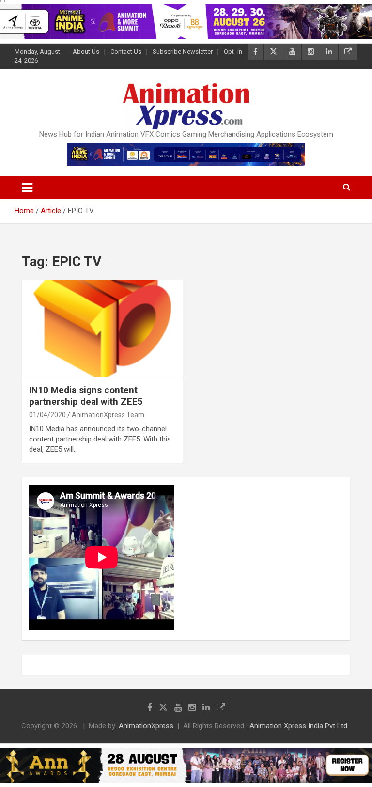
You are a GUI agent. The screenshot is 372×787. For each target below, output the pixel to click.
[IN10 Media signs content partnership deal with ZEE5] (102, 328)
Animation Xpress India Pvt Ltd (298, 726)
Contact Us (125, 51)
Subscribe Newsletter (183, 51)
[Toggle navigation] (27, 187)
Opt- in (233, 51)
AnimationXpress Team (108, 415)
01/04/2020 (47, 415)
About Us (86, 51)
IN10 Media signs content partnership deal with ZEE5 (87, 396)
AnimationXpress (146, 726)
